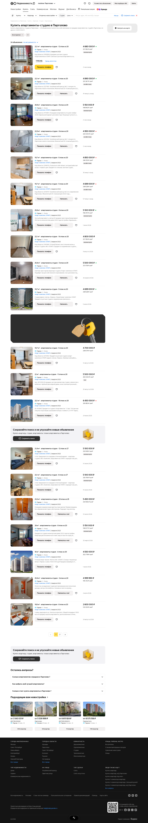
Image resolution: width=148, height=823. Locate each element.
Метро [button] (116, 15)
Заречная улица (47, 773)
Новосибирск (15, 750)
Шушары (45, 744)
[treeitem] (16, 9)
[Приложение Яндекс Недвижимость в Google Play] (129, 810)
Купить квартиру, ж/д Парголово (116, 773)
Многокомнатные (79, 756)
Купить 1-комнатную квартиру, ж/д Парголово (120, 785)
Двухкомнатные (79, 744)
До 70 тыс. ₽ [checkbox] (46, 332)
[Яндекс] (133, 819)
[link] (133, 3)
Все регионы (109, 744)
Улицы (107, 753)
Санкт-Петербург (16, 747)
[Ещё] (27, 35)
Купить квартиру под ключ (114, 776)
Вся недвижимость (17, 795)
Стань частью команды (41, 795)
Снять (76, 770)
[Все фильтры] (13, 16)
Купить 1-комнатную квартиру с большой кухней (121, 782)
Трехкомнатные (79, 753)
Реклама (28, 795)
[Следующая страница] (65, 634)
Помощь (94, 795)
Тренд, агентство (50, 61)
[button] (89, 3)
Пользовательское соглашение (61, 795)
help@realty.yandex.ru (50, 808)
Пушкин (44, 756)
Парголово (45, 747)
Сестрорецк (46, 759)
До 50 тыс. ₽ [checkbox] (32, 332)
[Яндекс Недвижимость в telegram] (136, 795)
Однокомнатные (79, 747)
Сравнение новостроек (113, 750)
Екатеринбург (15, 753)
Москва (13, 744)
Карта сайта (104, 795)
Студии (76, 750)
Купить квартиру (110, 770)
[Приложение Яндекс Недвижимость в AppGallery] (132, 810)
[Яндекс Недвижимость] (23, 3)
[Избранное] (85, 3)
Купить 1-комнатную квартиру (115, 779)
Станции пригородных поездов (115, 747)
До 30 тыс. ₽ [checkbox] (19, 332)
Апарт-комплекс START (42, 51)
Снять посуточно (79, 773)
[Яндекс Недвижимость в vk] (129, 795)
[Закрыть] (136, 15)
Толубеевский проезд (49, 770)
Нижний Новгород (17, 759)
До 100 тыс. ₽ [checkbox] (60, 332)
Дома (12, 770)
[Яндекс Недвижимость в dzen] (133, 795)
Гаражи (13, 773)
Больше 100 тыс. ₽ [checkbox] (22, 337)
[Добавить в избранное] (56, 67)
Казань (13, 756)
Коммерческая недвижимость (21, 776)
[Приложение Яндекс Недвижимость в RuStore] (136, 810)
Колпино (45, 753)
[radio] (60, 634)
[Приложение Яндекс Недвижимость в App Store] (125, 810)
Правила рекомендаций (82, 795)
